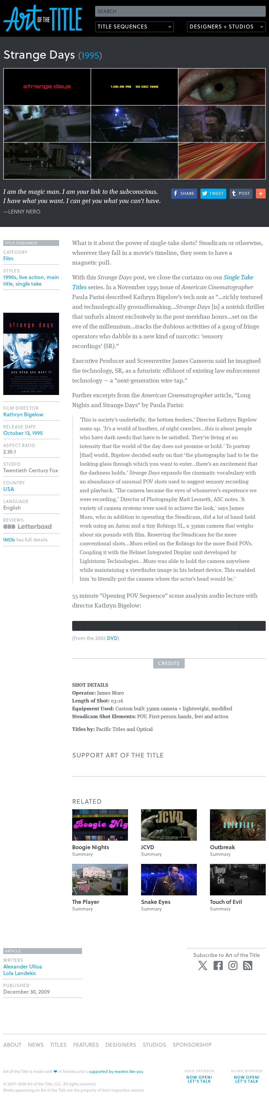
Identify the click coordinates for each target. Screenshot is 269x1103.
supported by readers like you (116, 1071)
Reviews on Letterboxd (27, 526)
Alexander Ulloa (22, 966)
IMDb (9, 539)
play (77, 626)
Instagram (233, 965)
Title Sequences (123, 26)
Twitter (203, 965)
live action (31, 277)
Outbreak (222, 847)
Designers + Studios (222, 26)
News (36, 1044)
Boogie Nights (90, 847)
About (12, 1044)
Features (86, 1044)
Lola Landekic (19, 973)
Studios (154, 1044)
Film (8, 258)
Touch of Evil (226, 902)
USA (8, 489)
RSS (247, 965)
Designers (120, 1044)
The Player (85, 902)
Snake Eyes (156, 902)
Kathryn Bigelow (23, 414)
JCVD (147, 847)
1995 (90, 55)
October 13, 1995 (23, 433)
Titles (58, 1044)
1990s (9, 277)
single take (28, 283)
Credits (169, 663)
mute (245, 626)
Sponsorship (192, 1044)
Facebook (218, 965)
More (261, 193)
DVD (112, 638)
